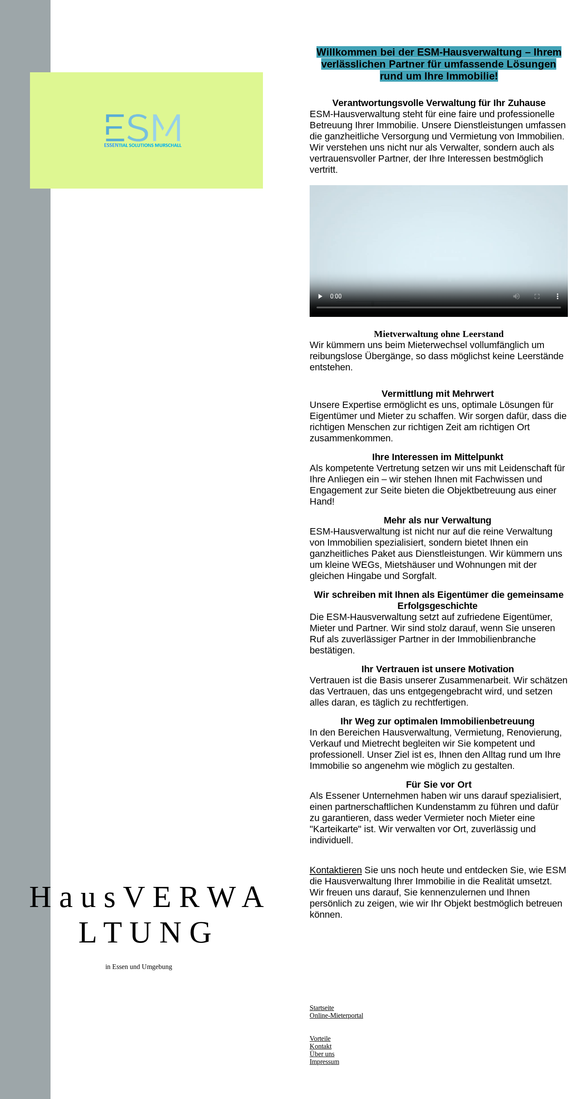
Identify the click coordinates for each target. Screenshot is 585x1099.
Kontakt (320, 1046)
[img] (146, 130)
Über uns (322, 1054)
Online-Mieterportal (336, 1015)
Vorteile (320, 1038)
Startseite (322, 1007)
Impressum (324, 1061)
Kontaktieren (336, 870)
